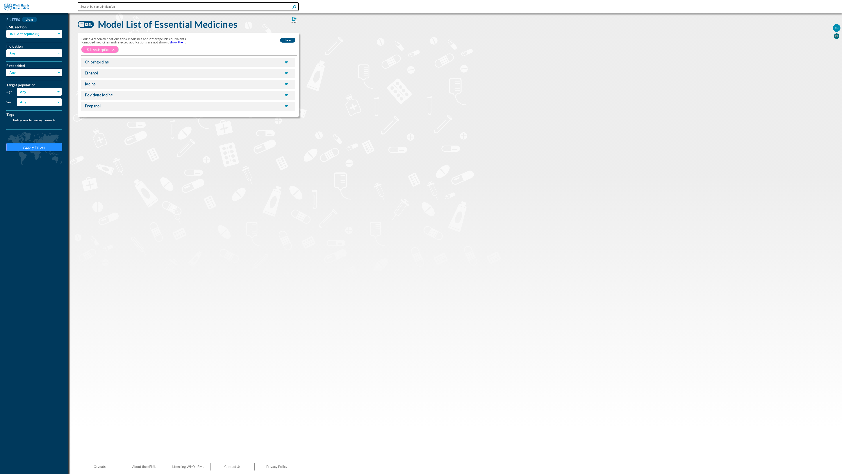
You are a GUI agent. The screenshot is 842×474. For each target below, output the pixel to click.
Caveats (100, 467)
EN (836, 28)
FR (836, 36)
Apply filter (34, 147)
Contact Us (232, 467)
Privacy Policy (276, 467)
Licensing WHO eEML (188, 467)
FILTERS (13, 19)
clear (30, 19)
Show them (177, 42)
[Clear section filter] (113, 50)
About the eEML (144, 467)
